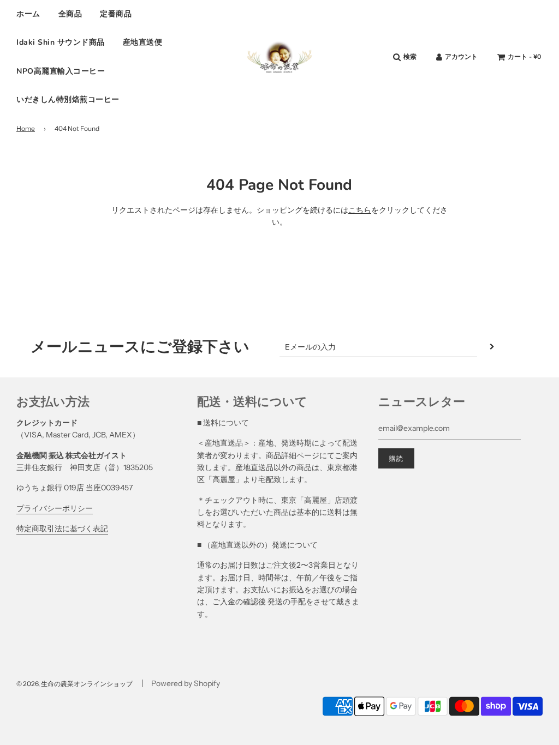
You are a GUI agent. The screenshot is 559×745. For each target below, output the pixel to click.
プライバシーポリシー (54, 508)
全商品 (70, 14)
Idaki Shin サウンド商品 (60, 42)
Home (25, 128)
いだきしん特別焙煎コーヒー (68, 99)
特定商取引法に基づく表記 (62, 528)
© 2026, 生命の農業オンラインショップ (74, 684)
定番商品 (116, 14)
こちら (359, 210)
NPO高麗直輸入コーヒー (60, 71)
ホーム (28, 14)
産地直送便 (143, 42)
